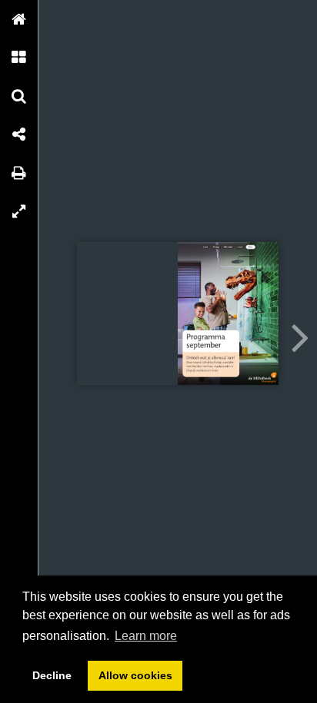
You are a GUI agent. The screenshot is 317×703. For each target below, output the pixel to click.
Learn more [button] (146, 635)
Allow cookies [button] (135, 675)
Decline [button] (52, 675)
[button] (19, 19)
